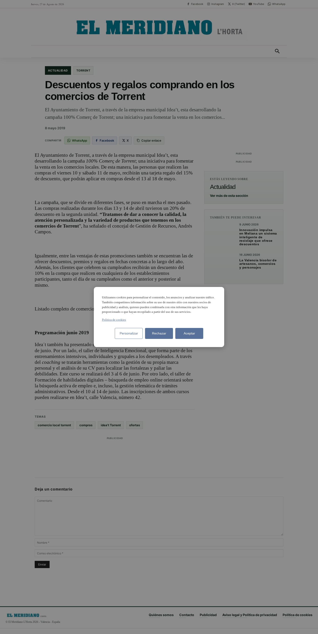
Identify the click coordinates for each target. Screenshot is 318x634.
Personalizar (129, 333)
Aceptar (189, 333)
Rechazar (159, 333)
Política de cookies (114, 319)
